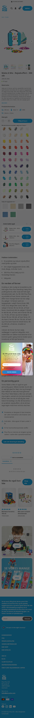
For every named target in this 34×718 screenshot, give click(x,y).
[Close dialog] (32, 344)
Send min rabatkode (11, 372)
